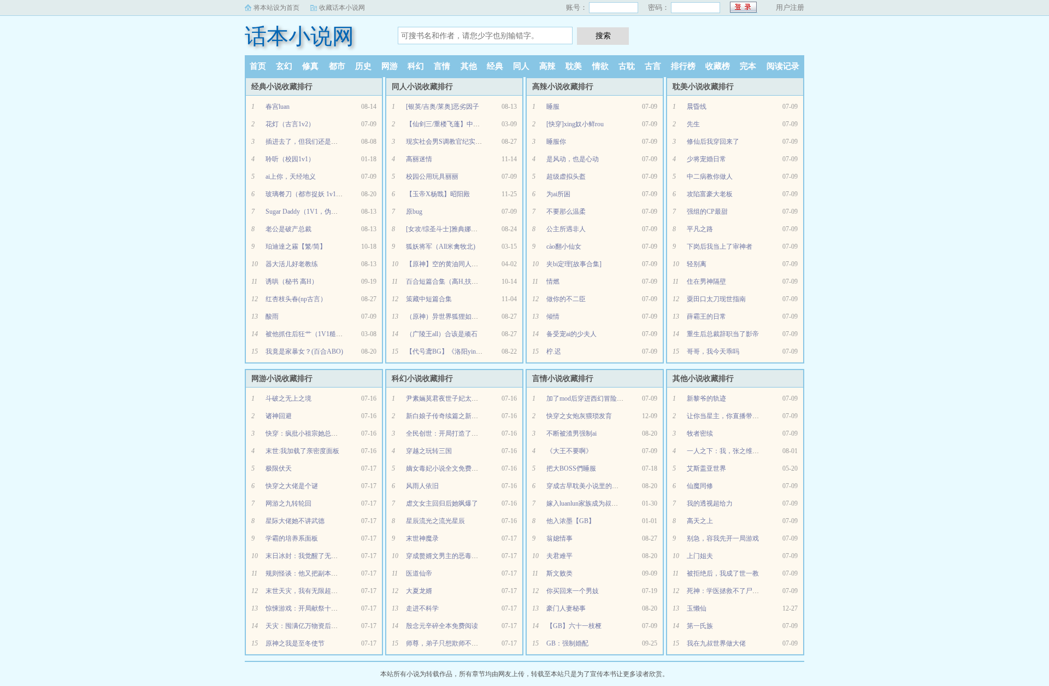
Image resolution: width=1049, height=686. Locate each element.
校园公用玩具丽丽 (432, 176)
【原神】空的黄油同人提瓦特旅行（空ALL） (471, 264)
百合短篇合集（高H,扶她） (445, 281)
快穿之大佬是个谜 (292, 486)
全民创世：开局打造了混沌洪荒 (452, 433)
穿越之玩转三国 (429, 451)
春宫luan (278, 106)
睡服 (552, 106)
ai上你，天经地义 (291, 176)
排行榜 (683, 66)
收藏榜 (717, 66)
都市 (337, 66)
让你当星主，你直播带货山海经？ (736, 416)
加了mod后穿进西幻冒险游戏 (588, 398)
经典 (495, 66)
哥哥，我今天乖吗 (713, 351)
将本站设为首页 (276, 7)
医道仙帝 (419, 573)
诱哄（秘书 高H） (292, 281)
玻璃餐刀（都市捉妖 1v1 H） (307, 194)
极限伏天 (279, 468)
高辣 (547, 66)
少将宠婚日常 (706, 159)
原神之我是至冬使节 (295, 643)
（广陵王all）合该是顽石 (442, 334)
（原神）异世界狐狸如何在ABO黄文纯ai (464, 316)
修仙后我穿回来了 (713, 141)
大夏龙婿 (419, 591)
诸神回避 (279, 416)
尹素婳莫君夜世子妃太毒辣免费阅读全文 (465, 398)
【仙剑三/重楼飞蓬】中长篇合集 (452, 124)
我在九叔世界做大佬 (716, 643)
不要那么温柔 (566, 211)
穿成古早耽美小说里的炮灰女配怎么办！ (605, 486)
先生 (693, 124)
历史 (363, 66)
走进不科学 (422, 608)
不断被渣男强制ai (571, 433)
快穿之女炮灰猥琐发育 (579, 416)
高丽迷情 (419, 159)
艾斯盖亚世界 (706, 468)
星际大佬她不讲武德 (295, 521)
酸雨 (272, 316)
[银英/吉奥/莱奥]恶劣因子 (442, 106)
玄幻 (284, 66)
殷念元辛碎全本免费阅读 (442, 626)
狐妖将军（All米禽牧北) (440, 246)
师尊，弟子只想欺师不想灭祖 (448, 643)
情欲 (600, 66)
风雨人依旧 (422, 486)
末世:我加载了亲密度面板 (302, 451)
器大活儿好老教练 (292, 264)
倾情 (552, 316)
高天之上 (700, 521)
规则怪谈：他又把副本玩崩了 (308, 573)
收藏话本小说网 (342, 7)
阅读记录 (783, 66)
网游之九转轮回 (288, 503)
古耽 (626, 66)
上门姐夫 (700, 556)
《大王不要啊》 (569, 451)
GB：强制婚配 (567, 643)
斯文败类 (559, 573)
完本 (748, 66)
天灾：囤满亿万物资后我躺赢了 (311, 626)
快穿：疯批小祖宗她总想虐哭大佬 (315, 433)
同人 (521, 66)
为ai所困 (558, 194)
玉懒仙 (696, 608)
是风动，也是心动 (572, 159)
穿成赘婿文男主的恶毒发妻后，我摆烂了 (465, 556)
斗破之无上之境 (288, 398)
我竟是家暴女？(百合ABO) (304, 351)
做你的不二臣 (566, 299)
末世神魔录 (422, 538)
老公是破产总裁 (288, 229)
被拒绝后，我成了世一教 (723, 573)
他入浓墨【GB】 (570, 521)
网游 (389, 66)
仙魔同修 (700, 486)
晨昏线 (696, 106)
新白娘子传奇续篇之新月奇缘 (448, 416)
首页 (258, 66)
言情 (442, 66)
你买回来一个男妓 (572, 591)
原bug (414, 211)
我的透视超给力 (710, 503)
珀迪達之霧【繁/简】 (296, 246)
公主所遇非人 (566, 229)
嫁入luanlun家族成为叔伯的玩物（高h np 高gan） (616, 503)
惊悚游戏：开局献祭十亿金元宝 (311, 608)
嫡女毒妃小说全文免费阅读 (445, 468)
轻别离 (696, 264)
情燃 (552, 281)
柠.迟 (553, 351)
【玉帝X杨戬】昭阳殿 (438, 194)
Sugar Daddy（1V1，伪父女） (308, 211)
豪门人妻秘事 (566, 608)
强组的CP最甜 (707, 211)
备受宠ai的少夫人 (571, 334)
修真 (310, 66)
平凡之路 (700, 229)
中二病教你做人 (710, 176)
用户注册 (790, 7)
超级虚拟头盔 (566, 176)
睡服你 (556, 141)
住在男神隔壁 (706, 281)
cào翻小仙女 (563, 246)
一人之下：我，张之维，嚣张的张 (736, 451)
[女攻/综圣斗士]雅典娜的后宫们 (451, 229)
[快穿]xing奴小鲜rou (575, 124)
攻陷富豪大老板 (710, 194)
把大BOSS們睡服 (571, 468)
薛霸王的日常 (706, 316)
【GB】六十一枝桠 (574, 626)
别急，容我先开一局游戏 (723, 538)
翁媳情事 (559, 538)
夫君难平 (559, 556)
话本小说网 (299, 36)
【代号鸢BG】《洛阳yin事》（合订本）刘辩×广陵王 (482, 351)
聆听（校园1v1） (290, 159)
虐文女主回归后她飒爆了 (442, 503)
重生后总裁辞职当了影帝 (723, 334)
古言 (653, 66)
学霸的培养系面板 (292, 538)
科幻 (416, 66)
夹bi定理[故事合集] (574, 264)
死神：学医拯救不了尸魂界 (726, 591)
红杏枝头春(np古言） (296, 299)
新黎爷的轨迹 (706, 398)
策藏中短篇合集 (429, 299)
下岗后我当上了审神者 (719, 246)
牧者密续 (700, 433)
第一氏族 (700, 626)
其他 (469, 66)
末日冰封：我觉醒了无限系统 (308, 556)
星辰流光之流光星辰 (435, 521)
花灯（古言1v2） (290, 124)
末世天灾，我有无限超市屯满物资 (315, 591)
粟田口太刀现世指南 (716, 299)
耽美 (573, 66)
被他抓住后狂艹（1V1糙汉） (307, 334)
